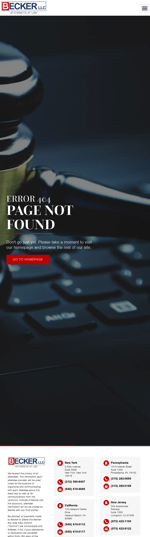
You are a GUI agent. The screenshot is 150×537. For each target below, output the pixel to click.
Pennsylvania (119, 463)
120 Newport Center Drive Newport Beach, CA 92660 (76, 514)
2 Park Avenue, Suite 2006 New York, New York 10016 (76, 471)
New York (71, 463)
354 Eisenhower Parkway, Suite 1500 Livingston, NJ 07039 (122, 511)
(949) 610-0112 (75, 524)
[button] (144, 8)
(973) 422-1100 (121, 521)
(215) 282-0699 (121, 478)
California (71, 505)
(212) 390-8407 (75, 482)
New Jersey (118, 502)
